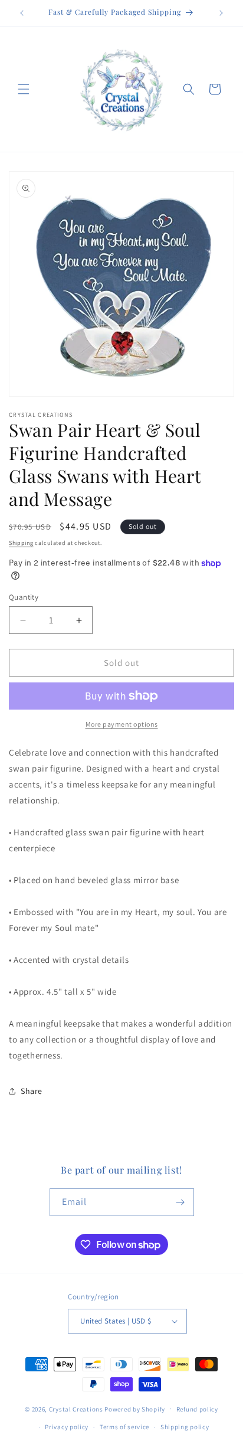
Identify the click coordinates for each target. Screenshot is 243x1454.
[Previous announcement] (22, 13)
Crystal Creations (76, 1408)
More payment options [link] (122, 724)
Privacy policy (66, 1427)
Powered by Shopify (134, 1408)
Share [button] (31, 1091)
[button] (24, 89)
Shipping (21, 543)
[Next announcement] (221, 13)
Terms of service (124, 1427)
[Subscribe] (180, 1202)
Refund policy (197, 1409)
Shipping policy (184, 1427)
